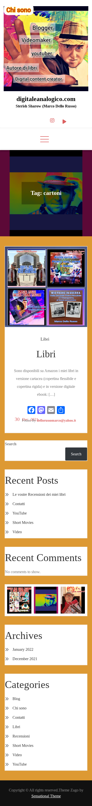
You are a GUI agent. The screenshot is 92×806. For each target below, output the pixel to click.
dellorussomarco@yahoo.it (56, 420)
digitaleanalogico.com (46, 99)
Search (10, 444)
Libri (44, 339)
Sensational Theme (46, 796)
